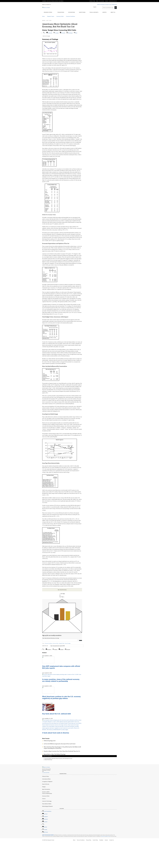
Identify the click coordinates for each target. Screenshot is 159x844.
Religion (44, 786)
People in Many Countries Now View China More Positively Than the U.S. (62, 751)
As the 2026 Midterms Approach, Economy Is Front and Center (59, 744)
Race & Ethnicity (45, 784)
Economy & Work (45, 796)
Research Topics (48, 12)
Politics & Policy (45, 776)
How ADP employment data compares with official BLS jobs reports (61, 667)
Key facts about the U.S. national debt (56, 714)
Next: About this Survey (62, 589)
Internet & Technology (46, 801)
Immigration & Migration (47, 781)
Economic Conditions (48, 643)
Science (43, 798)
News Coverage (67, 643)
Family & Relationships (47, 793)
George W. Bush (61, 643)
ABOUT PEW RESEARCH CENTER (48, 835)
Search (94, 7)
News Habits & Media (46, 803)
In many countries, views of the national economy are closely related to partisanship (60, 680)
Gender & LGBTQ (45, 791)
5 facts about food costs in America (55, 733)
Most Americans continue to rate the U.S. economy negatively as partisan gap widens (61, 697)
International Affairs (46, 779)
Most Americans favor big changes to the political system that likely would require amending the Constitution (62, 747)
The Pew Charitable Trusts (105, 836)
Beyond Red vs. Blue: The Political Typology (54, 754)
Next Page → (62, 596)
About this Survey (48, 759)
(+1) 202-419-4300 (45, 772)
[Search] (116, 7)
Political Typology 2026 (49, 740)
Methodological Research (47, 806)
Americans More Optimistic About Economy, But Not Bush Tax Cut (58, 758)
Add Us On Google (46, 36)
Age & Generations (46, 789)
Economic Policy (55, 643)
